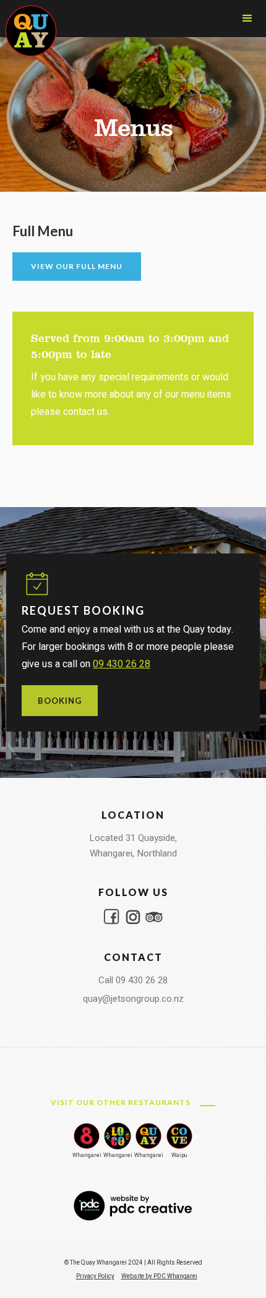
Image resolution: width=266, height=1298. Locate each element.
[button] (247, 18)
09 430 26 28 (121, 664)
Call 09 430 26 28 (133, 980)
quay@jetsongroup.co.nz (133, 999)
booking (60, 701)
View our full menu (76, 266)
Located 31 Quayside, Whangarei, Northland (133, 845)
